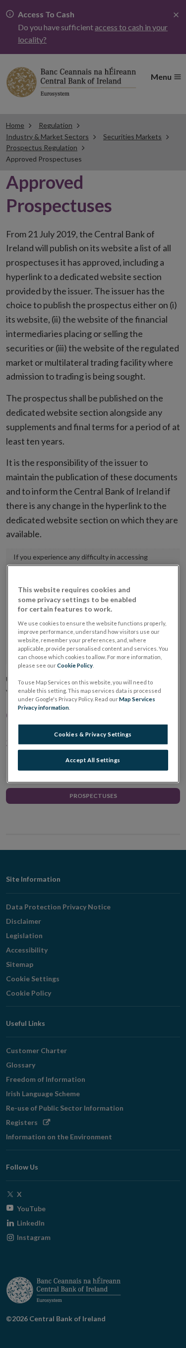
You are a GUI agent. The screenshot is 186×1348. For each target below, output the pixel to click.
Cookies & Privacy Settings (93, 734)
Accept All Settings (93, 760)
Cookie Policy (75, 665)
